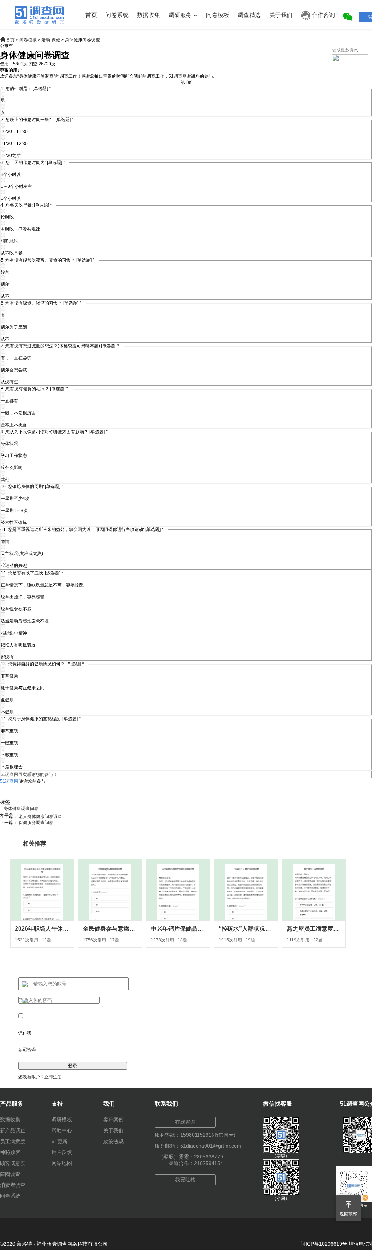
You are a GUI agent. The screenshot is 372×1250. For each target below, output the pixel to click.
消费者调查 (12, 1185)
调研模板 (62, 1119)
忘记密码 (27, 1049)
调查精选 (249, 15)
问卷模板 (217, 15)
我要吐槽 (185, 1179)
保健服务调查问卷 (36, 822)
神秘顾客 (10, 1152)
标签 (5, 802)
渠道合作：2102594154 (196, 1163)
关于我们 (280, 15)
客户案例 (113, 1119)
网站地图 (62, 1163)
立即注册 (53, 1077)
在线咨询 (185, 1122)
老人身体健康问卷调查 (40, 816)
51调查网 (178, 76)
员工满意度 (12, 1141)
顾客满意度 (12, 1163)
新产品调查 (12, 1130)
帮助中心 (62, 1130)
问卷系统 (117, 15)
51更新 (60, 1141)
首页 (91, 15)
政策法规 (113, 1141)
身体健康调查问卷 (21, 808)
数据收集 (148, 15)
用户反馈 (62, 1152)
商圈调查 (10, 1174)
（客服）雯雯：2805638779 (190, 1157)
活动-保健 (50, 40)
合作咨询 (322, 15)
